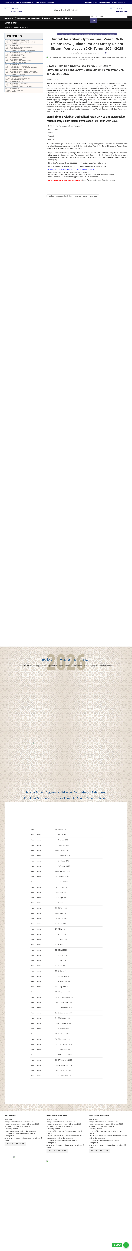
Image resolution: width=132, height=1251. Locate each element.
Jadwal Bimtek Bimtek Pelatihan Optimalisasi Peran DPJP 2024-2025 (73, 196)
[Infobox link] (118, 2)
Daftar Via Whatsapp (15, 1144)
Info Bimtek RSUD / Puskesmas (86, 34)
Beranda (8, 27)
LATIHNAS (83, 53)
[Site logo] (66, 10)
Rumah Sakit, (59, 104)
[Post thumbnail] (66, 1238)
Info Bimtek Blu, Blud (20, 27)
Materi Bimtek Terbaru (107, 34)
